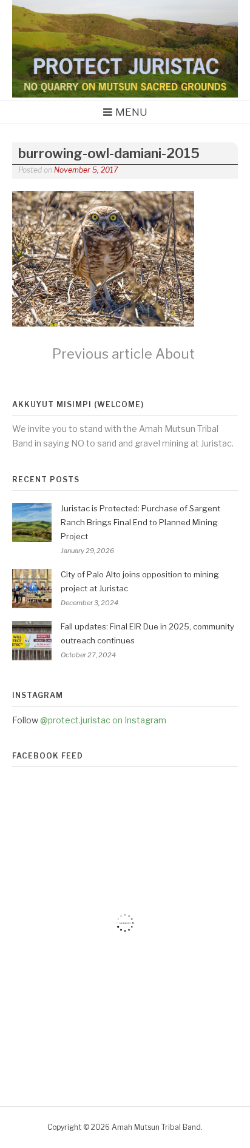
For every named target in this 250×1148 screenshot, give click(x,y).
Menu (131, 112)
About (123, 354)
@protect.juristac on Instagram (103, 720)
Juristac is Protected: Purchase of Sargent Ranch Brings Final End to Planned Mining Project (140, 522)
